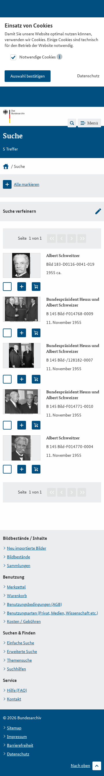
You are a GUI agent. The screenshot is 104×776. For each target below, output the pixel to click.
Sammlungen (18, 565)
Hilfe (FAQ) (17, 690)
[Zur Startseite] (14, 122)
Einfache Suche (20, 642)
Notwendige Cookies (37, 57)
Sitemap (14, 728)
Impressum (17, 736)
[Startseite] (6, 166)
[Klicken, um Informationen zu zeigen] (59, 57)
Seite (22, 238)
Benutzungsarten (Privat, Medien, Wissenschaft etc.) (52, 613)
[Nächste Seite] (71, 238)
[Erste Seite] (51, 238)
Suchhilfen (16, 669)
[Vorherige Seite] (61, 238)
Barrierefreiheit (20, 745)
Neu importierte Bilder (26, 548)
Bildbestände (18, 556)
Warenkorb (17, 595)
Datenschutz (88, 75)
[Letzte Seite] (81, 238)
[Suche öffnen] (72, 123)
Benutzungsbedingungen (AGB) (34, 604)
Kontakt (14, 699)
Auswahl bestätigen (27, 76)
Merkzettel (16, 587)
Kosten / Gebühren (24, 621)
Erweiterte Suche (22, 651)
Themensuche (19, 660)
